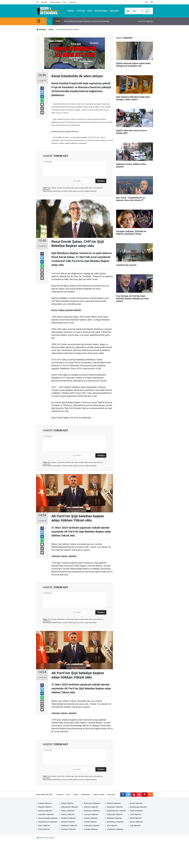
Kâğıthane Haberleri (114, 818)
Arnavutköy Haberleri (92, 803)
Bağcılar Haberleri (45, 807)
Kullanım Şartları (99, 795)
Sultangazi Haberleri (92, 826)
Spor (89, 11)
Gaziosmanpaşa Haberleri (48, 818)
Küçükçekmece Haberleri (47, 822)
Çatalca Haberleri (136, 811)
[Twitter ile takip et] (128, 794)
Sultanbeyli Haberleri (69, 826)
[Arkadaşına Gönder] (42, 104)
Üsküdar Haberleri (91, 829)
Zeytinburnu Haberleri (115, 829)
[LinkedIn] (42, 96)
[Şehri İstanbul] (47, 11)
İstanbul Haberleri (45, 803)
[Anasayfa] (37, 2)
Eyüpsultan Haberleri (115, 814)
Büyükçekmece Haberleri (116, 811)
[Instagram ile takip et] (139, 794)
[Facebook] (42, 88)
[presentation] (44, 21)
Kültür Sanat (101, 11)
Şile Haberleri (112, 826)
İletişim (75, 795)
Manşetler (44, 2)
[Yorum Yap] (42, 112)
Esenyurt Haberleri (91, 814)
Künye (68, 795)
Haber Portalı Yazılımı (47, 838)
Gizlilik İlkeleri (85, 795)
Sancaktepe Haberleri (115, 822)
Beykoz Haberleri (67, 811)
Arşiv (64, 2)
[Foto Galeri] (151, 2)
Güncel (71, 11)
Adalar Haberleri (67, 803)
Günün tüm (145, 21)
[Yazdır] (42, 108)
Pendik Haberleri (90, 822)
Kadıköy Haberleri (91, 818)
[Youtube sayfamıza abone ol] (133, 794)
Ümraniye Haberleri (68, 829)
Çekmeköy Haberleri (46, 814)
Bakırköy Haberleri (91, 807)
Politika (81, 11)
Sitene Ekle (72, 2)
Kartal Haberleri (136, 818)
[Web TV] (146, 2)
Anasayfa (60, 795)
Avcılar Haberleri (136, 803)
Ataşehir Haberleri (114, 803)
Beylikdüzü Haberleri (92, 811)
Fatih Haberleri (135, 814)
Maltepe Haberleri (68, 822)
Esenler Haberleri (67, 814)
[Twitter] (42, 92)
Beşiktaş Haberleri (45, 811)
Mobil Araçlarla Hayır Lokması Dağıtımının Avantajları (84, 21)
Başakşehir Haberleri (115, 807)
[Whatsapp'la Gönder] (42, 100)
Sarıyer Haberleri (136, 822)
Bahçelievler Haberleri (69, 807)
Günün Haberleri (55, 2)
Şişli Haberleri (135, 826)
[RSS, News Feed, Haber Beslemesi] (150, 794)
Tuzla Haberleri (44, 829)
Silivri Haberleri (44, 826)
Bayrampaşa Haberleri (138, 807)
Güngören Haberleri (68, 818)
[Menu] (128, 11)
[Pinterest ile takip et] (144, 794)
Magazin (114, 11)
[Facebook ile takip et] (123, 794)
